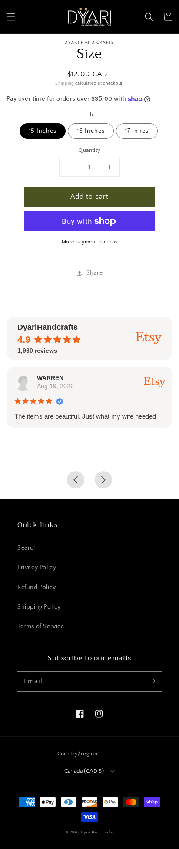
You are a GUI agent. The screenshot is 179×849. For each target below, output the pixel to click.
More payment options (90, 242)
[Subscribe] (152, 681)
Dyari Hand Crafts (97, 832)
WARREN (49, 377)
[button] (10, 16)
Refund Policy (36, 587)
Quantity (89, 150)
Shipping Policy (39, 606)
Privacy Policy (36, 567)
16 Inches (91, 131)
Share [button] (94, 272)
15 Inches (42, 131)
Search (27, 547)
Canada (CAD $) (84, 771)
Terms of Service (40, 626)
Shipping (64, 83)
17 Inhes (137, 131)
